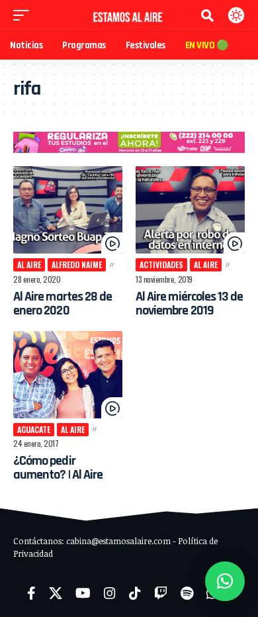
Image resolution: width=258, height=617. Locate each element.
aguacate (33, 429)
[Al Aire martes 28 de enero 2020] (67, 210)
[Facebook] (31, 593)
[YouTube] (83, 593)
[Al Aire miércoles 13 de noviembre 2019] (190, 210)
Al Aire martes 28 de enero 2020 (62, 303)
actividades (161, 264)
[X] (55, 593)
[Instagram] (110, 593)
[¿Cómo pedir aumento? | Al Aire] (67, 374)
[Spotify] (186, 593)
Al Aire (29, 264)
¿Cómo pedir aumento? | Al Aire (58, 467)
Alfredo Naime (77, 264)
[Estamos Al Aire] (129, 15)
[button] (24, 15)
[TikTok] (135, 593)
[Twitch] (161, 593)
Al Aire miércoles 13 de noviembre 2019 (189, 303)
